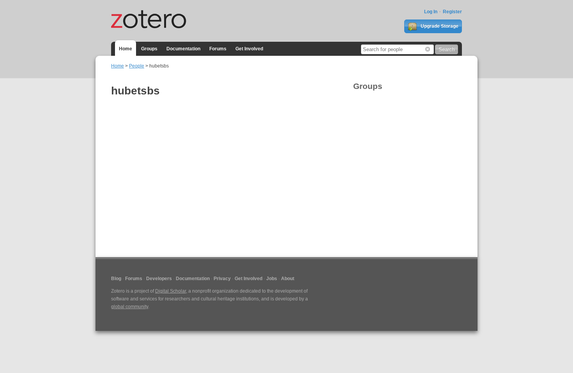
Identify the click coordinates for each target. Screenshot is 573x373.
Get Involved (249, 49)
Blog (116, 278)
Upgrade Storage (438, 26)
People (136, 66)
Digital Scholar (170, 291)
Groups (149, 49)
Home (125, 49)
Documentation (183, 49)
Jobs (271, 278)
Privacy (222, 278)
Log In (430, 11)
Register (452, 11)
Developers (159, 278)
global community (129, 306)
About (287, 278)
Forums (217, 49)
